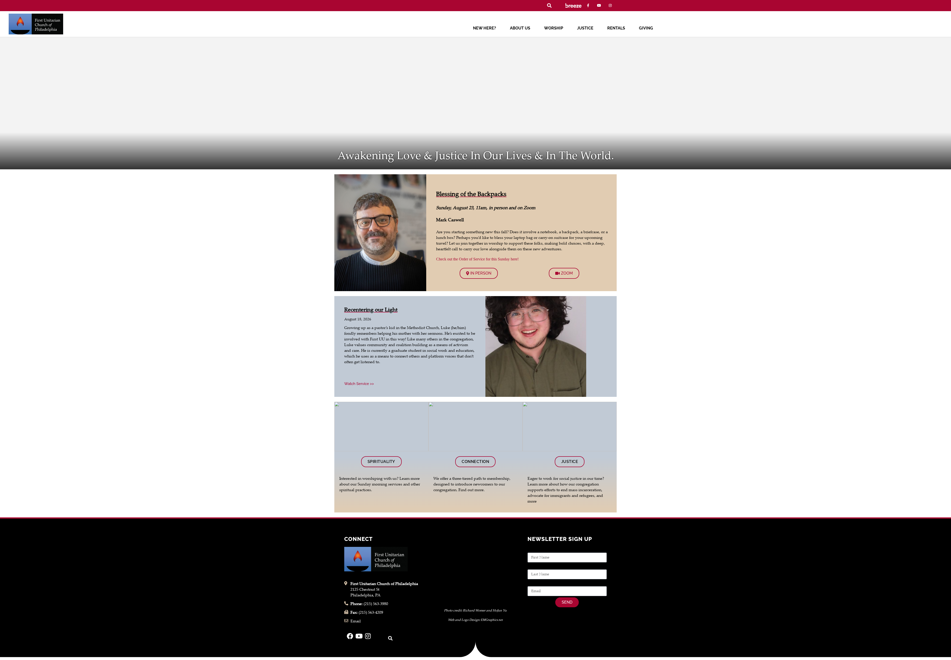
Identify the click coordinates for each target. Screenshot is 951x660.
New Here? (484, 28)
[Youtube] (599, 5)
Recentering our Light (370, 310)
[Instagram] (610, 5)
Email (533, 583)
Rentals (616, 28)
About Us (520, 28)
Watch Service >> (359, 383)
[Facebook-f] (588, 5)
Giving (646, 28)
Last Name (537, 566)
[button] (549, 5)
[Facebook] (350, 636)
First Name (537, 550)
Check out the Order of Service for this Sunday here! (477, 259)
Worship (553, 28)
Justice (585, 28)
